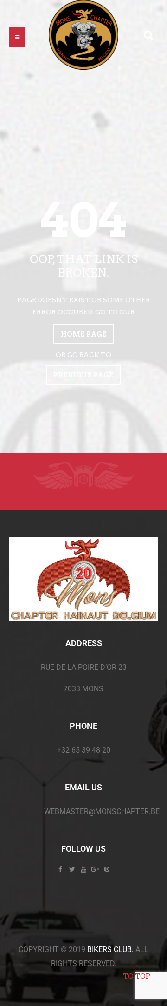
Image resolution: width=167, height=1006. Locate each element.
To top (136, 976)
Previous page (83, 375)
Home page (84, 334)
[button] (17, 37)
